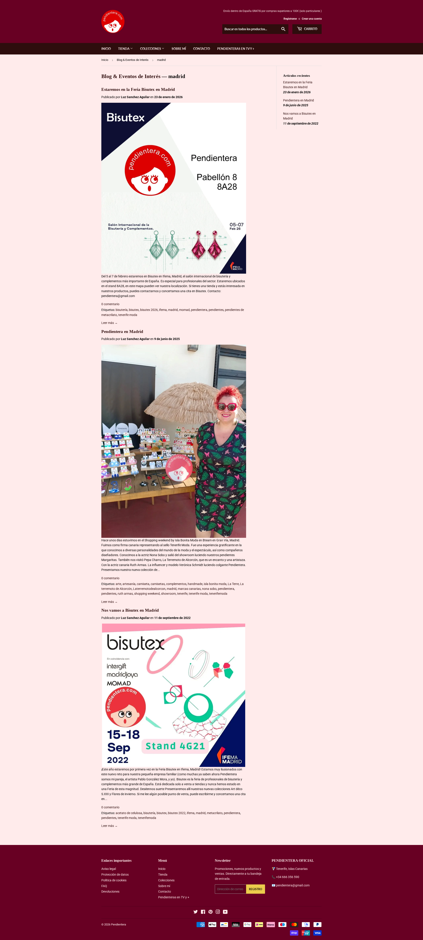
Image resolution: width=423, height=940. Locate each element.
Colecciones (151, 48)
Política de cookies (113, 880)
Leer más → (109, 323)
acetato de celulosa (129, 813)
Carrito (310, 29)
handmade (195, 584)
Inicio (106, 48)
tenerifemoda (218, 593)
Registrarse (290, 18)
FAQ (104, 886)
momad (184, 310)
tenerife (182, 593)
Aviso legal (108, 869)
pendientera (199, 310)
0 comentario (110, 304)
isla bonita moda (215, 584)
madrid (173, 310)
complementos (176, 584)
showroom (168, 593)
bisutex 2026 (149, 310)
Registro (255, 889)
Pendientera (118, 924)
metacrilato (215, 813)
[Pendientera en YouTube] (225, 912)
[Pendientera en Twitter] (195, 912)
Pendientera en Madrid (122, 331)
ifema (163, 310)
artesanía (128, 584)
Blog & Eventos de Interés (132, 60)
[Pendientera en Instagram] (218, 912)
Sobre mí (179, 48)
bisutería (122, 310)
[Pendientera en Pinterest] (210, 912)
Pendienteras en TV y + (235, 48)
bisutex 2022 (177, 813)
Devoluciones (110, 891)
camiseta (143, 584)
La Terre (233, 584)
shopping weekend (147, 593)
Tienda (124, 48)
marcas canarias (189, 589)
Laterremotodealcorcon (149, 589)
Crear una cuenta (312, 18)
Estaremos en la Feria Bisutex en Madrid (138, 89)
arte (118, 584)
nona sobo (209, 589)
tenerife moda (127, 315)
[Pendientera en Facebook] (203, 912)
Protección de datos (115, 874)
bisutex (134, 310)
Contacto (201, 48)
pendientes (216, 310)
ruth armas (125, 593)
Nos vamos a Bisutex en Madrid (130, 610)
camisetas (158, 584)
